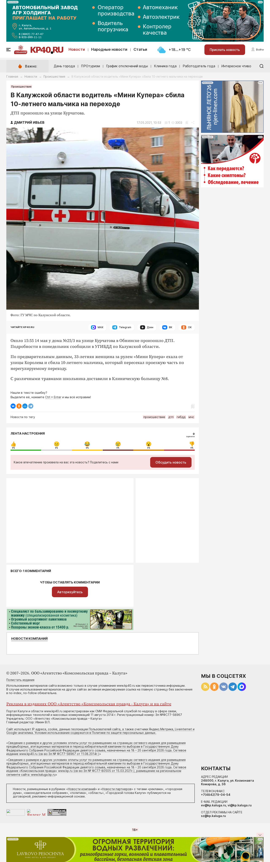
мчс (191, 417)
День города (64, 66)
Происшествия (54, 76)
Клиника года (165, 66)
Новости (77, 49)
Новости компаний (29, 639)
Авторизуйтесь (70, 592)
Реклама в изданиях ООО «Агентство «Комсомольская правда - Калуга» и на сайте (88, 704)
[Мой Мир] (24, 406)
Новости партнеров (116, 789)
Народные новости (109, 49)
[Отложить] (186, 122)
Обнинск (20, 52)
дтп (171, 417)
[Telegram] (30, 406)
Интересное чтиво (236, 66)
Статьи (140, 49)
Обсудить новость (170, 462)
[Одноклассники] (19, 406)
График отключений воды (127, 66)
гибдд (181, 417)
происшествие (154, 417)
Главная (12, 76)
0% (13, 448)
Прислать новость (225, 50)
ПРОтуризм (90, 66)
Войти (260, 49)
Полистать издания (20, 680)
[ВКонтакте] (13, 406)
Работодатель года (199, 66)
